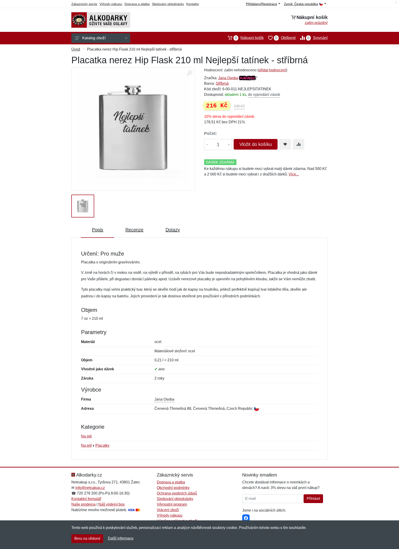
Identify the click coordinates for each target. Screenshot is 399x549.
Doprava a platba (137, 4)
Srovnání (317, 38)
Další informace (120, 538)
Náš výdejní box (111, 504)
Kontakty (192, 4)
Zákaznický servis (84, 4)
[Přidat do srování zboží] (298, 144)
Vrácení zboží (168, 510)
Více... (294, 174)
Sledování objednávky (168, 4)
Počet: (210, 133)
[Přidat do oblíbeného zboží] (285, 144)
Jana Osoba (228, 78)
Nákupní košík (249, 38)
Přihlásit (313, 499)
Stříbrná (222, 83)
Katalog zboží (94, 38)
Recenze (134, 229)
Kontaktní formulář (86, 499)
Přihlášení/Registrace (261, 4)
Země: (301, 4)
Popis (97, 229)
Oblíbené (285, 38)
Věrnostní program (172, 504)
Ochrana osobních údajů (177, 493)
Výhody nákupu (111, 4)
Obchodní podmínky (173, 488)
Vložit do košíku (255, 144)
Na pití (86, 436)
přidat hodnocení (272, 70)
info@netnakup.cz (90, 488)
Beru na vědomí (87, 538)
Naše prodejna (83, 504)
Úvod (75, 49)
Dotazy (173, 229)
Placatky (102, 445)
